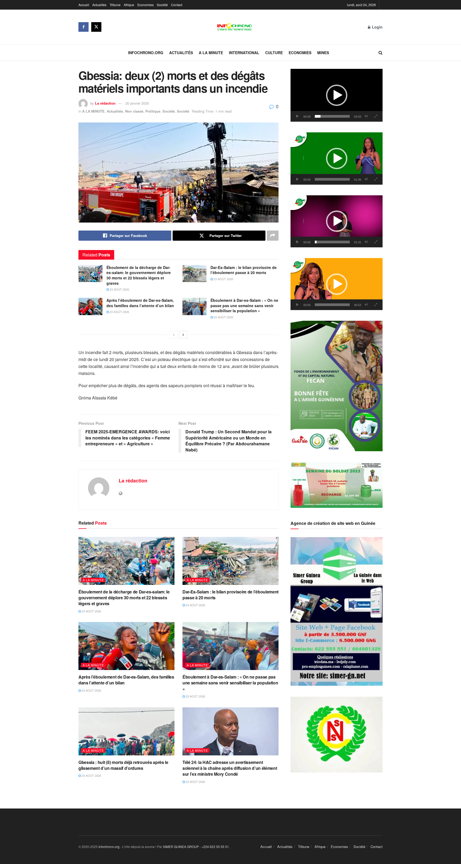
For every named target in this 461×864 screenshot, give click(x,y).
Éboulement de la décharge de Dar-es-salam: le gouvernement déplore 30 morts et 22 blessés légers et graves (138, 275)
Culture (274, 52)
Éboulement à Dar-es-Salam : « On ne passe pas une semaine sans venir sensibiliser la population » (244, 305)
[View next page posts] (183, 334)
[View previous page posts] (174, 334)
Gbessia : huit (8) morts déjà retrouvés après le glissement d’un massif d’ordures (123, 765)
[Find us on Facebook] (83, 27)
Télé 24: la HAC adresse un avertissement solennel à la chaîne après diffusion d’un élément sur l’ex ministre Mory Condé (229, 768)
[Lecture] (297, 116)
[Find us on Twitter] (96, 27)
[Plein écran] (375, 116)
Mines (323, 52)
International (244, 52)
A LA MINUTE (211, 52)
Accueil (83, 4)
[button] (336, 95)
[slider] (332, 116)
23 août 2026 (119, 289)
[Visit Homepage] (235, 26)
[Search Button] (381, 53)
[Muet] (366, 116)
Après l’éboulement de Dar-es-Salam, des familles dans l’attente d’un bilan (140, 303)
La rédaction (105, 103)
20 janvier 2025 (137, 103)
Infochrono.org (145, 52)
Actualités (99, 4)
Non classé (134, 111)
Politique (152, 111)
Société (162, 4)
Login (377, 27)
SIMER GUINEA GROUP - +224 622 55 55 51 (196, 846)
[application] (337, 95)
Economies (145, 4)
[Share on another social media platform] (273, 236)
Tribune (115, 4)
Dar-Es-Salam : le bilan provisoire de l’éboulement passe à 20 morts (243, 270)
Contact (176, 4)
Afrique (129, 4)
